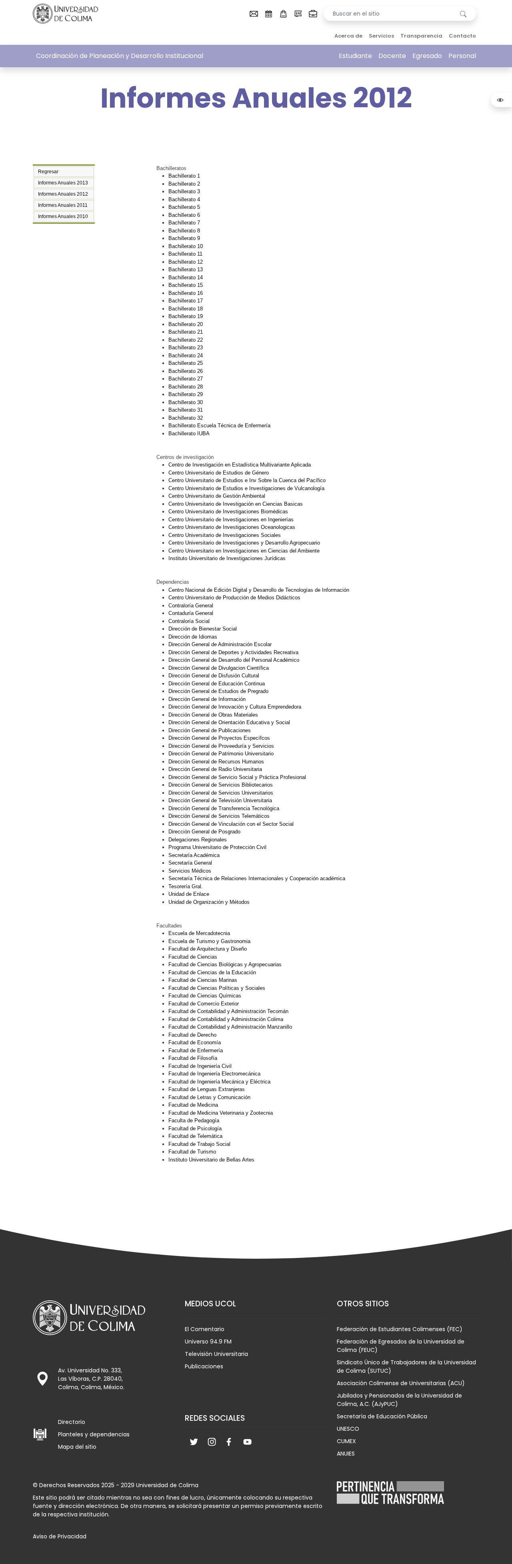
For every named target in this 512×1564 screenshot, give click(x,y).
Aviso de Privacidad (59, 1536)
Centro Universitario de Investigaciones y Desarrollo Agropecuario (244, 543)
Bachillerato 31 (185, 410)
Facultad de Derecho (192, 1035)
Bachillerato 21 (185, 332)
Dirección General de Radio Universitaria (215, 769)
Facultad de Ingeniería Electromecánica (214, 1074)
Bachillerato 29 (185, 394)
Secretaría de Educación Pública (382, 1416)
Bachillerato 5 (184, 207)
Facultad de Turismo (192, 1152)
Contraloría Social (189, 621)
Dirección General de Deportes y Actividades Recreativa (233, 652)
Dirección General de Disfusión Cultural (213, 676)
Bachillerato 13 (185, 269)
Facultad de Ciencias (192, 957)
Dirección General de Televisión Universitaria (220, 800)
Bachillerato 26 (185, 371)
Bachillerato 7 (184, 223)
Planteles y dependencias (94, 1434)
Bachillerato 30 (185, 402)
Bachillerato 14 (185, 277)
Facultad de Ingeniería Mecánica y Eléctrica (219, 1082)
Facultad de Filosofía (192, 1058)
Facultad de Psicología (195, 1128)
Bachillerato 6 (184, 215)
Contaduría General (190, 613)
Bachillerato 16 (185, 293)
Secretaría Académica (194, 855)
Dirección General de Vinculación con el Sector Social (231, 824)
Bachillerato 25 (185, 363)
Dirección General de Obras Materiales (213, 715)
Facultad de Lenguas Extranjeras (206, 1089)
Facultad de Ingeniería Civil (200, 1066)
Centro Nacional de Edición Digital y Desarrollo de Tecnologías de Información (258, 590)
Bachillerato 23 (185, 347)
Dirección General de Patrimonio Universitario (221, 754)
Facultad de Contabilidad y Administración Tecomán (228, 1011)
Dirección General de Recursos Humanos (216, 762)
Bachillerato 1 (184, 176)
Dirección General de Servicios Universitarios (220, 793)
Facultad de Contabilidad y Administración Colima (225, 1019)
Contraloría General (190, 606)
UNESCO (348, 1429)
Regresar (48, 171)
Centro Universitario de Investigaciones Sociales (224, 535)
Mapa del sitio (77, 1447)
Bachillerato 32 (185, 418)
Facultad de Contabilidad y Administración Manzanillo (230, 1027)
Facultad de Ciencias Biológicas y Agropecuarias (225, 964)
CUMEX (346, 1441)
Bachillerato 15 (185, 285)
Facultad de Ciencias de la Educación (212, 972)
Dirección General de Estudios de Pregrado (218, 691)
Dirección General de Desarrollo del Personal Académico (233, 660)
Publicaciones (204, 1366)
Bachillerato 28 (185, 387)
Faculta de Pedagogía (193, 1120)
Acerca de (348, 36)
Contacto (462, 36)
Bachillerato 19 (185, 316)
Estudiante (355, 55)
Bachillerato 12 (185, 262)
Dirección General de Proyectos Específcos (219, 738)
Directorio (71, 1422)
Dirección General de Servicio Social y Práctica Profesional (237, 777)
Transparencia (421, 36)
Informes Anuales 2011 (63, 205)
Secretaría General (190, 863)
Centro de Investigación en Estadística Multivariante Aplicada (239, 465)
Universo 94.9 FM (208, 1342)
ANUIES (346, 1454)
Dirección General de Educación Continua (216, 684)
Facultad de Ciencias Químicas (204, 996)
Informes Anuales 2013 (63, 183)
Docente (392, 55)
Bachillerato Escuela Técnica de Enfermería (219, 426)
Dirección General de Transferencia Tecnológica (223, 808)
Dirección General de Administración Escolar (220, 644)
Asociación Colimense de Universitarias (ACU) (401, 1383)
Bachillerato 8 (184, 231)
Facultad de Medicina (193, 1105)
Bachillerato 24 (185, 355)
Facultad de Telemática (195, 1136)
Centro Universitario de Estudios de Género (218, 473)
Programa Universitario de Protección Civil (217, 847)
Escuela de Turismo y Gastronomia (209, 941)
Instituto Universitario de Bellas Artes (211, 1160)
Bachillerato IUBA (189, 434)
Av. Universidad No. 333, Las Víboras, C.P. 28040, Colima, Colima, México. (91, 1378)
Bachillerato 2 (184, 184)
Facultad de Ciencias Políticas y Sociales (216, 988)
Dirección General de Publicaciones (209, 730)
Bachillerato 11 (185, 254)
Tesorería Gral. (185, 886)
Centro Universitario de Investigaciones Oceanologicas (231, 527)
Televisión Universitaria (216, 1354)
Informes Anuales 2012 (63, 194)
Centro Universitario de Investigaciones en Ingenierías (231, 520)
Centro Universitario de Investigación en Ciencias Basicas (235, 504)
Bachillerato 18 (185, 309)
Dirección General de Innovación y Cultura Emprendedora (234, 707)
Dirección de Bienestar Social (202, 629)
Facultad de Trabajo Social (199, 1144)
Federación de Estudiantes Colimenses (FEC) (399, 1329)
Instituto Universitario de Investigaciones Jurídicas (227, 558)
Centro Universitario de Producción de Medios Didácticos (234, 598)
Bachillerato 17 (185, 301)
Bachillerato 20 (185, 324)
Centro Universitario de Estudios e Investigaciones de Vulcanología (246, 488)
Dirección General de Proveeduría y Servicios (221, 746)
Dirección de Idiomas (192, 637)
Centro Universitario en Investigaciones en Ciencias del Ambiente (244, 551)
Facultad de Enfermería (195, 1050)
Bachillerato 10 (185, 246)
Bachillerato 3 (184, 191)
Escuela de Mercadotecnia (199, 933)
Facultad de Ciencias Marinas (202, 980)
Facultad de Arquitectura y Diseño (207, 949)
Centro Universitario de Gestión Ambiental (216, 496)
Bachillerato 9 (184, 238)
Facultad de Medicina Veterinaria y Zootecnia (220, 1113)
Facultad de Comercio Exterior (203, 1004)
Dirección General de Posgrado (204, 832)
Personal (462, 55)
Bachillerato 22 (185, 340)
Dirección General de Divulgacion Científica (218, 668)
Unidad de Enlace (188, 894)
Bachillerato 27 (185, 379)
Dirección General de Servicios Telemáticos (219, 816)
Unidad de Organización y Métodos (209, 902)
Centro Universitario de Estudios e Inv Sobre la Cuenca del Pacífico (247, 480)
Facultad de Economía (194, 1042)
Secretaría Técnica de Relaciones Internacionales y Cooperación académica (256, 878)
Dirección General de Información (207, 699)
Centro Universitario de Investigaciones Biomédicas (228, 512)
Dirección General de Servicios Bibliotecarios (220, 785)
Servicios (381, 36)
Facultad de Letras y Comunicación (209, 1097)
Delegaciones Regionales (197, 840)
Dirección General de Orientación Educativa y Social (229, 722)
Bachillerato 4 (184, 199)
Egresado (427, 55)
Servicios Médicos (189, 871)
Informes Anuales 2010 (63, 216)
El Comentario (204, 1329)
